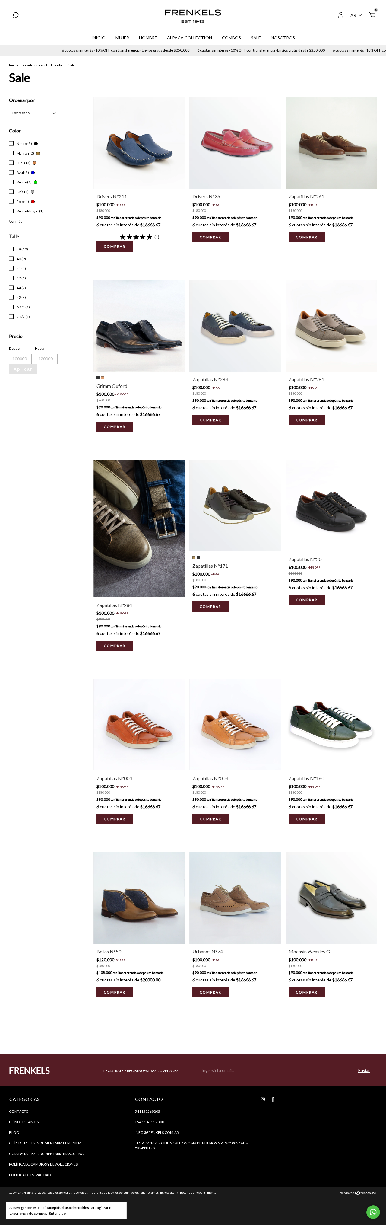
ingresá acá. (167, 1192)
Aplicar (23, 369)
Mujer (122, 37)
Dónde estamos (24, 1122)
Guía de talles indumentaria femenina (45, 1143)
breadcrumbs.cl (34, 65)
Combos (231, 37)
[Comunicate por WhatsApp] (373, 1212)
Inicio (98, 37)
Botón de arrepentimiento (198, 1192)
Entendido (57, 1213)
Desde (14, 348)
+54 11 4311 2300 (149, 1122)
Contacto (19, 1111)
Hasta (39, 348)
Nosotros (283, 37)
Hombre (148, 37)
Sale (256, 37)
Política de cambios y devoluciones (43, 1164)
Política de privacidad (30, 1174)
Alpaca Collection (189, 37)
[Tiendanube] (358, 1193)
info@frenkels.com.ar (157, 1132)
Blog (14, 1132)
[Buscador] (15, 15)
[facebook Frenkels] (273, 1099)
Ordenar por (22, 100)
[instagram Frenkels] (262, 1099)
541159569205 (147, 1111)
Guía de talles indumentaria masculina (46, 1153)
